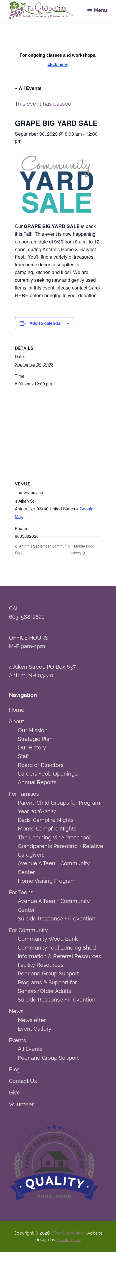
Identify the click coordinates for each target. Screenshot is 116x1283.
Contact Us (23, 1081)
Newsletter (32, 1020)
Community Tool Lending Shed (57, 948)
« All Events (28, 88)
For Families (24, 794)
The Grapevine (68, 1233)
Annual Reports (37, 782)
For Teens (21, 892)
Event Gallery (34, 1029)
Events (17, 1040)
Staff (23, 756)
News (16, 1011)
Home (16, 710)
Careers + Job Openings (47, 774)
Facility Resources (40, 965)
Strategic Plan (35, 739)
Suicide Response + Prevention (56, 918)
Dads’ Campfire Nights (45, 820)
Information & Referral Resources (59, 956)
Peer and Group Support (48, 973)
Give (14, 1092)
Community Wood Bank (48, 939)
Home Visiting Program (47, 881)
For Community (28, 930)
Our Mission (33, 730)
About (16, 721)
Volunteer (21, 1104)
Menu (100, 10)
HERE (22, 295)
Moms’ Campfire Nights (47, 828)
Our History (32, 747)
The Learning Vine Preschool (54, 837)
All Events (30, 1049)
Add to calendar (45, 323)
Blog (15, 1069)
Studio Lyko (69, 1239)
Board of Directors (40, 765)
